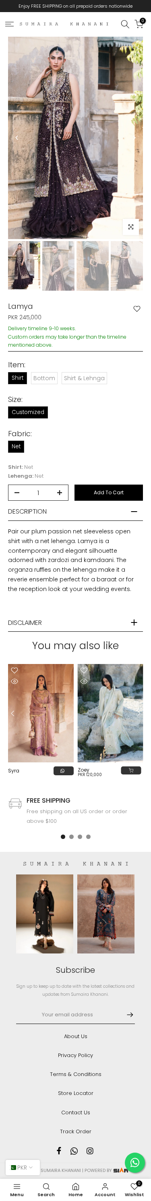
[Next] (134, 138)
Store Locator (75, 1093)
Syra (13, 771)
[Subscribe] (126, 1015)
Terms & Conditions (75, 1074)
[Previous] (17, 138)
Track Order (75, 1131)
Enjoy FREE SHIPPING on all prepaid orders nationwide (75, 6)
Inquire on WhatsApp (64, 770)
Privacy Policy (75, 1055)
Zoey (83, 770)
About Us (75, 1036)
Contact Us (75, 1112)
